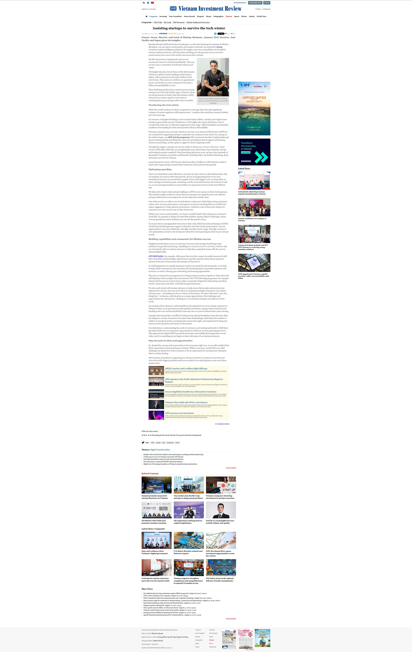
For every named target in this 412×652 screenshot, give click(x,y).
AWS (152, 443)
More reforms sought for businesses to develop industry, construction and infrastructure (172, 600)
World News (261, 16)
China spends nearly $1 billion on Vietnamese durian (160, 608)
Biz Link (167, 22)
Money (208, 16)
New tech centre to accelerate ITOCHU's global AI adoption (163, 461)
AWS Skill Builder (156, 256)
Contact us (155, 644)
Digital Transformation (160, 449)
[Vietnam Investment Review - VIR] (206, 14)
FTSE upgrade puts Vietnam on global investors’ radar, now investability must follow (253, 276)
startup (219, 47)
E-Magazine (266, 9)
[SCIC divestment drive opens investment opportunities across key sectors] (221, 540)
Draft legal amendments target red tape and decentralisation (163, 459)
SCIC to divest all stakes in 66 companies (157, 596)
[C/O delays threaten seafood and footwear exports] (189, 540)
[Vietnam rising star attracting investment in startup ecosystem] (221, 485)
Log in (266, 3)
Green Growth (189, 16)
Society (252, 16)
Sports (236, 16)
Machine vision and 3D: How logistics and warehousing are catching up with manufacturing (173, 454)
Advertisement (240, 3)
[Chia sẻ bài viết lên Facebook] (215, 34)
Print (234, 34)
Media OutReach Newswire (198, 22)
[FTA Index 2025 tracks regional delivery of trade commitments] (221, 567)
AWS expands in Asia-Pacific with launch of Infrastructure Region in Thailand (194, 380)
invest (177, 443)
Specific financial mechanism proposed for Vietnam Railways (163, 615)
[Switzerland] (254, 181)
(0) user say (180, 34)
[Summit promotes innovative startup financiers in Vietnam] (157, 485)
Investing (163, 16)
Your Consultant (175, 16)
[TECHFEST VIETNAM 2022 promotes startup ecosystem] (157, 510)
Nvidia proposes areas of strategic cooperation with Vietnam (163, 457)
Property (200, 16)
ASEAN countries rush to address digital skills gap (186, 368)
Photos (244, 16)
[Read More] (231, 468)
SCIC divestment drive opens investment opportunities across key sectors (220, 553)
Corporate (153, 16)
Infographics (218, 16)
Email (228, 34)
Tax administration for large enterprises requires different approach (166, 593)
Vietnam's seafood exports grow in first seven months (161, 610)
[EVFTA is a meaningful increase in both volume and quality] (221, 510)
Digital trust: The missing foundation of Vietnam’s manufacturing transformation (170, 464)
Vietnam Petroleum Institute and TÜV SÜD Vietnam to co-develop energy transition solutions (253, 247)
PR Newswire (179, 22)
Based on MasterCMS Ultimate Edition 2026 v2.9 (157, 648)
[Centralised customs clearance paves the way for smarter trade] (157, 567)
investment (170, 443)
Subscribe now (255, 3)
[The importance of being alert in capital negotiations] (189, 510)
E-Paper (258, 9)
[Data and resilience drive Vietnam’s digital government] (157, 540)
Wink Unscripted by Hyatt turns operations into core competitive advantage (168, 598)
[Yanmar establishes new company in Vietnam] (254, 207)
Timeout (229, 16)
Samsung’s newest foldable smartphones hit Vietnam (161, 612)
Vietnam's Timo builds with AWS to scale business (186, 402)
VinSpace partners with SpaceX (153, 605)
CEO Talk (158, 22)
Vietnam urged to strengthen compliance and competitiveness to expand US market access (188, 580)
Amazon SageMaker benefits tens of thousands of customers (190, 391)
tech (163, 443)
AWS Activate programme (179, 137)
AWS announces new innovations (179, 413)
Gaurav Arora (223, 423)
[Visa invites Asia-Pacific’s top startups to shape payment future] (189, 485)
